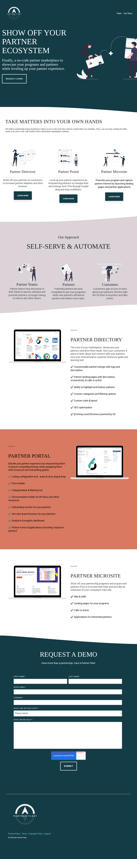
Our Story (128, 13)
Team (119, 13)
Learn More (22, 196)
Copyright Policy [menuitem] (35, 834)
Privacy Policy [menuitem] (14, 834)
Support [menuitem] (47, 834)
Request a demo (14, 79)
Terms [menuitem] (24, 834)
